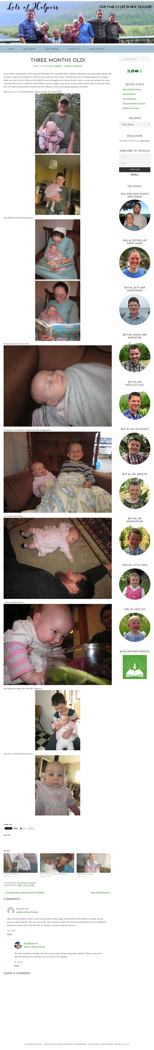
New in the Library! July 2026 (134, 103)
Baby (19, 885)
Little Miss (28, 885)
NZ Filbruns (29, 943)
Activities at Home (26, 883)
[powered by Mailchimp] (135, 176)
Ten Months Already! (10, 874)
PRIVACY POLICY (122, 1044)
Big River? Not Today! (131, 108)
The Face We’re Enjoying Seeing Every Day (54, 874)
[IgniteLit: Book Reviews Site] (135, 678)
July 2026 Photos (129, 94)
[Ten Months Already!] (21, 863)
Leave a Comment (73, 66)
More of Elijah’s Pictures (132, 89)
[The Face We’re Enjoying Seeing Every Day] (57, 863)
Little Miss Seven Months (85, 874)
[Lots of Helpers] (77, 2)
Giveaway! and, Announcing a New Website (25, 892)
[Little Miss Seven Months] (94, 863)
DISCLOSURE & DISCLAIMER (100, 1044)
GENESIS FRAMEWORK (76, 1044)
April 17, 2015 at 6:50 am (34, 946)
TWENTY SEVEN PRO (53, 1044)
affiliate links (145, 140)
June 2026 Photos (129, 98)
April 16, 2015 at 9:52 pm (27, 912)
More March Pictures (100, 892)
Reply (9, 934)
